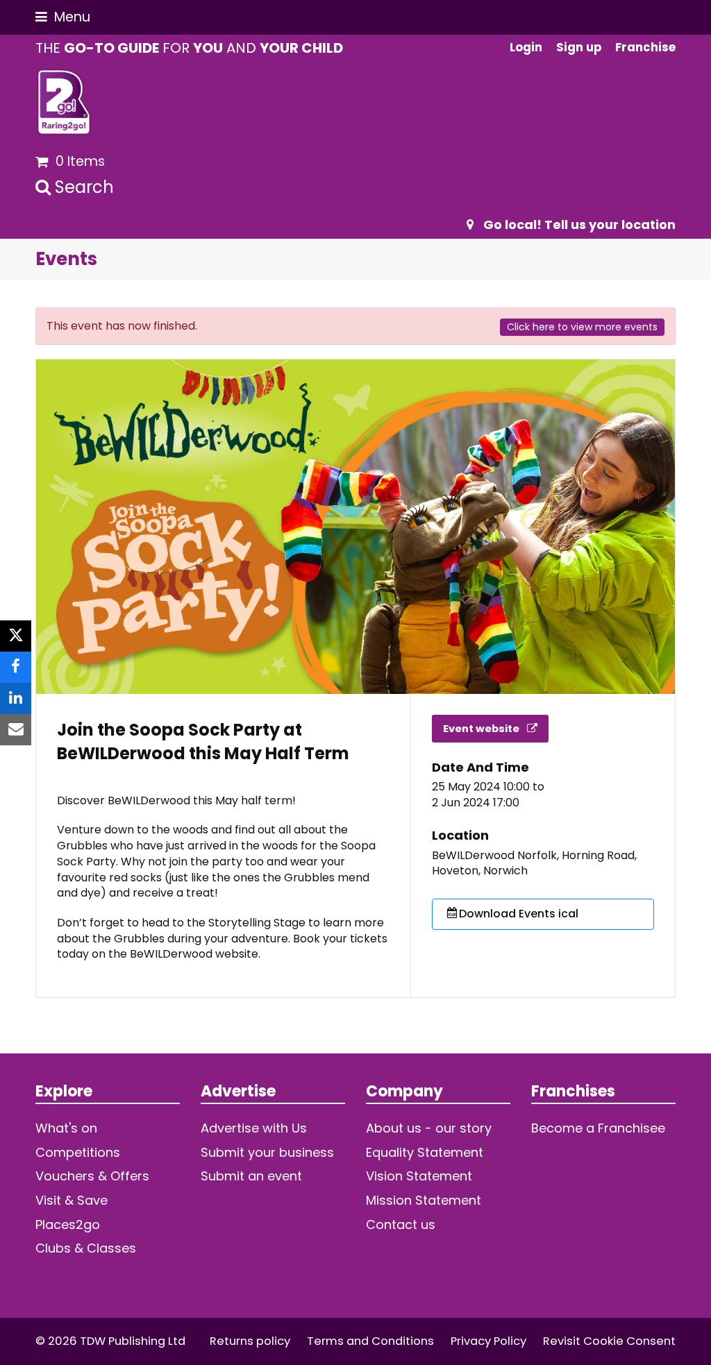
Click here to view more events (582, 327)
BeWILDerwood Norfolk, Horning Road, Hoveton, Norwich (534, 863)
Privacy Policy (488, 1341)
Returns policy (250, 1341)
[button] (62, 17)
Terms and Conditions (370, 1341)
